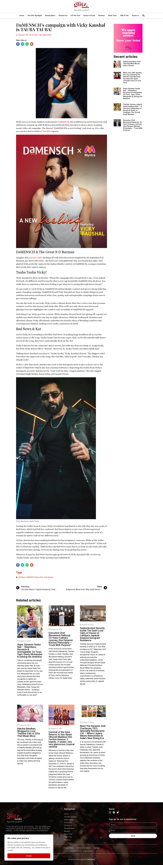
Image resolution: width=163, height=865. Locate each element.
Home (21, 16)
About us (135, 16)
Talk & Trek (124, 16)
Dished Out (63, 16)
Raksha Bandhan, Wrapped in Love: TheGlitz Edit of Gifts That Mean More (28, 732)
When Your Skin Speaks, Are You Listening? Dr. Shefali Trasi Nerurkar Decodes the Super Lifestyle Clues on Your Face (132, 78)
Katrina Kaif (39, 577)
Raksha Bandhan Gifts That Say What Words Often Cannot (132, 64)
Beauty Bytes (50, 16)
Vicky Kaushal (48, 577)
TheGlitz (46, 131)
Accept (28, 856)
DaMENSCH (63, 122)
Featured (21, 35)
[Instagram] (110, 812)
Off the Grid (75, 16)
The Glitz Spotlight (34, 16)
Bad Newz (22, 577)
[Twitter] (118, 812)
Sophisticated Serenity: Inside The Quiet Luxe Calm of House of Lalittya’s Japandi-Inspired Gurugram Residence (92, 634)
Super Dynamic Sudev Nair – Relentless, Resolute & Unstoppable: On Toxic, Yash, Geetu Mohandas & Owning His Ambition (29, 650)
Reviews (101, 16)
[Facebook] (114, 812)
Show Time (112, 16)
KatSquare (91, 859)
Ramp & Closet (89, 16)
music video (37, 257)
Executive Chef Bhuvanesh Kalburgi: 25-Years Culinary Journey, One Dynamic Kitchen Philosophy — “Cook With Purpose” (61, 639)
